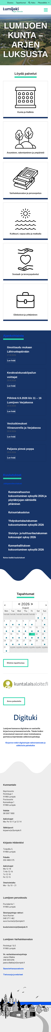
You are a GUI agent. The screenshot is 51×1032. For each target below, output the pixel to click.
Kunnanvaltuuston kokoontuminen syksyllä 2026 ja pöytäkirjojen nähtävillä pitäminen (27, 498)
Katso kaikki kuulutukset (14, 558)
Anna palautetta (14, 701)
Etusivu (10, 3)
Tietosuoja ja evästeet (13, 975)
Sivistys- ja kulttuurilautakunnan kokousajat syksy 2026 (27, 535)
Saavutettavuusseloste (13, 969)
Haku (33, 3)
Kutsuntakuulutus (19, 512)
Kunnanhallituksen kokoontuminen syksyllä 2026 (26, 547)
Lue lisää (11, 360)
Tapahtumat (21, 3)
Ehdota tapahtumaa (15, 663)
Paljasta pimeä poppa (20, 448)
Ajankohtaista (13, 335)
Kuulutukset (12, 475)
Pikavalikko (42, 3)
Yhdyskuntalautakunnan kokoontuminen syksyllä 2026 (26, 522)
